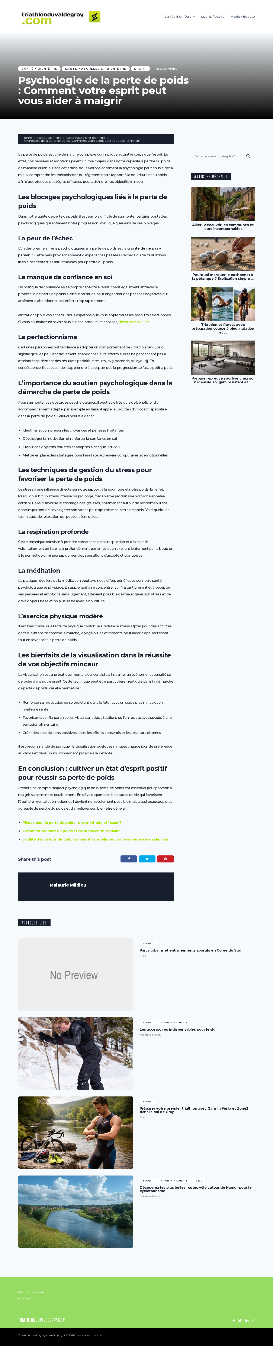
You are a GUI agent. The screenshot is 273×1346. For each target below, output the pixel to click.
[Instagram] (253, 1320)
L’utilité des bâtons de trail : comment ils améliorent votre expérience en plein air (95, 839)
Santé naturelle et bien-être (95, 68)
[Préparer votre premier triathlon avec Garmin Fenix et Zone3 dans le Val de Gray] (75, 1132)
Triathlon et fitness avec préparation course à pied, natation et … (223, 328)
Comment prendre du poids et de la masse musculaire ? (73, 831)
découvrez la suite (134, 322)
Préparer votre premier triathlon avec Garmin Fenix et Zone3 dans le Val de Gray (194, 1110)
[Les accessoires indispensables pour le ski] (75, 1053)
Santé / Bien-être (178, 16)
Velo (199, 1180)
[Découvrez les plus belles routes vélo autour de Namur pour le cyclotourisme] (75, 1212)
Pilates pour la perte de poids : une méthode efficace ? (72, 823)
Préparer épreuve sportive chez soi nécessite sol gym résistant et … (223, 380)
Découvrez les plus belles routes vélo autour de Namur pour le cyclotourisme (195, 1189)
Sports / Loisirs (212, 16)
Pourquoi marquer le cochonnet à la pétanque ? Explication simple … (223, 276)
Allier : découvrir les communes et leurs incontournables (223, 227)
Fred (143, 955)
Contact (24, 1299)
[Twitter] (240, 1320)
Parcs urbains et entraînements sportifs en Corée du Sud (190, 950)
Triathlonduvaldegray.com (41, 1320)
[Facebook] (234, 1320)
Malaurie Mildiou (166, 68)
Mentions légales (31, 1292)
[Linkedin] (246, 1320)
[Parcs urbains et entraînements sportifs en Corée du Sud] (75, 974)
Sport (140, 68)
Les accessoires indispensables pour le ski (177, 1029)
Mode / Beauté (243, 16)
